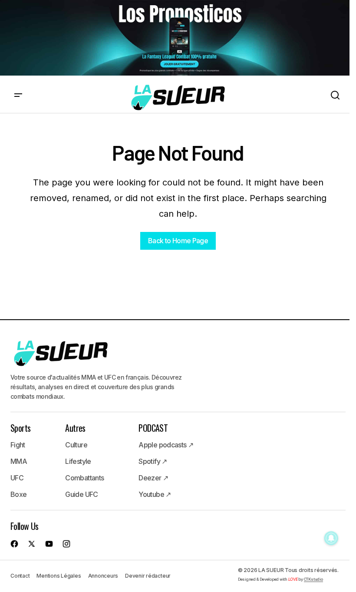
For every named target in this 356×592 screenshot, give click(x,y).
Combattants (84, 477)
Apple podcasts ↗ (165, 444)
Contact (20, 575)
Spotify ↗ (152, 461)
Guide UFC (81, 494)
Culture (76, 444)
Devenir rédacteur (148, 575)
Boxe (18, 494)
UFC (16, 477)
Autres (75, 427)
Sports (20, 427)
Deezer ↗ (153, 477)
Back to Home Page (178, 240)
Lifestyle (78, 461)
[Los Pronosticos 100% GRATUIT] (174, 38)
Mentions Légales (58, 575)
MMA (18, 461)
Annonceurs (103, 575)
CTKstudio (313, 579)
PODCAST (153, 427)
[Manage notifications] (331, 538)
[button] (18, 95)
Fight (17, 444)
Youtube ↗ (154, 494)
